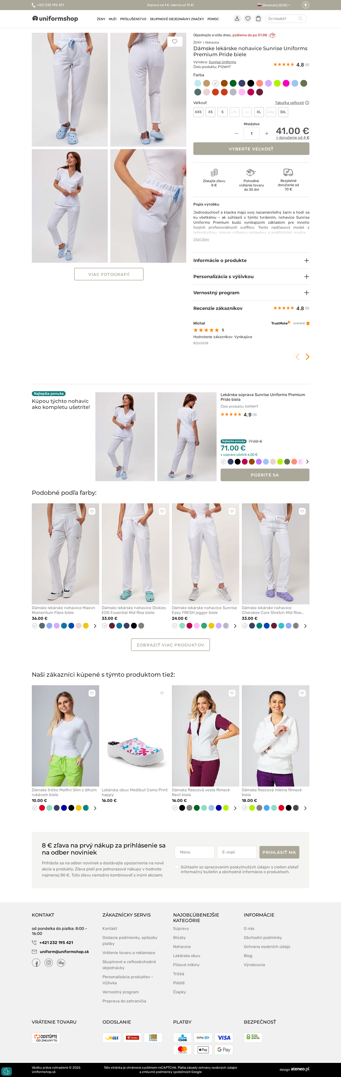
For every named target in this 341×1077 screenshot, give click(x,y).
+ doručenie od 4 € (292, 137)
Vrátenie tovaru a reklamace (128, 952)
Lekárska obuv (186, 955)
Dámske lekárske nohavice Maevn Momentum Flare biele (63, 610)
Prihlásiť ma (279, 852)
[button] (251, 260)
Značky (197, 19)
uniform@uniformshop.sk (64, 951)
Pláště (179, 983)
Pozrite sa (265, 475)
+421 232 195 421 (50, 5)
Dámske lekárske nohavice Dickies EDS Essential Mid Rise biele (134, 610)
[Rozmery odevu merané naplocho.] (307, 103)
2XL (271, 112)
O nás (249, 928)
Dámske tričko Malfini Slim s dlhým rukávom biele (64, 792)
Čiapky (179, 992)
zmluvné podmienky (157, 1072)
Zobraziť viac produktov (170, 645)
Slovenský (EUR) (275, 5)
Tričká (178, 973)
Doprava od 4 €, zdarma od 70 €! (170, 5)
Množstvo (251, 124)
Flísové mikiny (186, 964)
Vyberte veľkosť (251, 149)
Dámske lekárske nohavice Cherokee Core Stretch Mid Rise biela (271, 610)
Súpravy (181, 928)
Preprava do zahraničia (124, 1001)
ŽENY (197, 42)
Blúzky (179, 937)
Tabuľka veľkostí (289, 103)
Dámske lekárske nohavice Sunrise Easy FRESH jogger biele (204, 610)
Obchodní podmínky (263, 937)
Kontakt (109, 928)
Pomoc (213, 19)
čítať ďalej (201, 239)
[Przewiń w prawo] (303, 462)
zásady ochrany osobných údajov (212, 1067)
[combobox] (286, 19)
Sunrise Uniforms (222, 62)
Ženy (101, 19)
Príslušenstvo (133, 19)
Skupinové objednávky (170, 19)
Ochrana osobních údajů (267, 946)
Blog (248, 955)
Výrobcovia (254, 964)
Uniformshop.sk (44, 1072)
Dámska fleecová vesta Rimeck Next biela (201, 792)
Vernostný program (120, 992)
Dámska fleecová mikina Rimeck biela (272, 792)
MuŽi (113, 19)
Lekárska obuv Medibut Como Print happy (135, 792)
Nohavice (212, 42)
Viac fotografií (108, 274)
